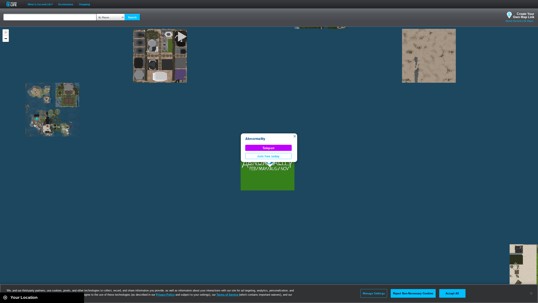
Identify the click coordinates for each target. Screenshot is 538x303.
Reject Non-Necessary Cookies (413, 293)
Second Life (14, 4)
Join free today (268, 156)
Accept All (452, 293)
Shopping (84, 4)
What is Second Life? (40, 4)
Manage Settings (374, 293)
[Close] (531, 293)
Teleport (268, 148)
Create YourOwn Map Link (523, 15)
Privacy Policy (165, 294)
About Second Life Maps (519, 21)
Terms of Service (227, 294)
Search (132, 17)
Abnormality (255, 138)
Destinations (65, 4)
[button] (294, 135)
